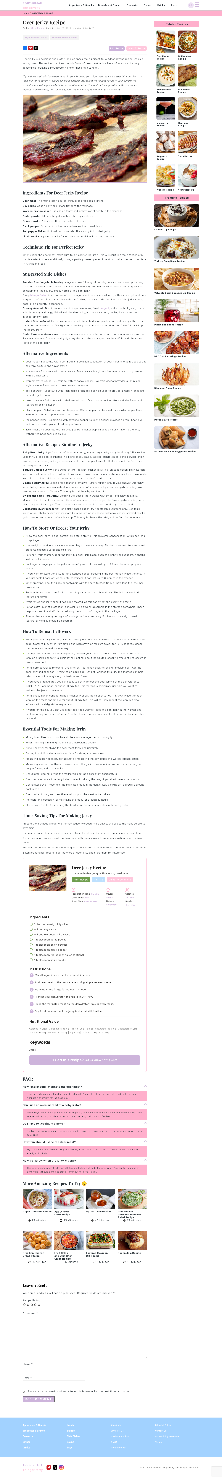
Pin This (98, 879)
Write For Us (117, 1431)
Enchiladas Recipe (162, 57)
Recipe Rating (31, 1300)
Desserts (132, 5)
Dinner (147, 5)
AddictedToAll (32, 5)
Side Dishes (73, 1436)
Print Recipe (116, 48)
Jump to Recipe (136, 48)
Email (27, 1377)
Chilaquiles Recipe (184, 57)
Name (28, 1364)
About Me (116, 1425)
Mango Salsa (38, 295)
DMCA (114, 1442)
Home (26, 13)
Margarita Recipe (162, 124)
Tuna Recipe (185, 156)
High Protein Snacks (35, 37)
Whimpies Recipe (184, 90)
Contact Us (160, 1431)
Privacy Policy (118, 1447)
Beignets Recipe (161, 157)
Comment (30, 1313)
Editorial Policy (163, 1425)
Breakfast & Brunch (109, 5)
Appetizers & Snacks (81, 5)
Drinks (161, 5)
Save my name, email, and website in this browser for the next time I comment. (79, 1391)
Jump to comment (120, 879)
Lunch (174, 5)
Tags (69, 1447)
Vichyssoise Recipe (163, 90)
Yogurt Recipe (186, 189)
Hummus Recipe (183, 124)
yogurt (105, 308)
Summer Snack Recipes (65, 37)
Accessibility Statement (167, 1436)
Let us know (93, 1060)
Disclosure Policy (120, 1436)
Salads (71, 1430)
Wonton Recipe (165, 189)
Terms (158, 1442)
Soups (70, 1442)
